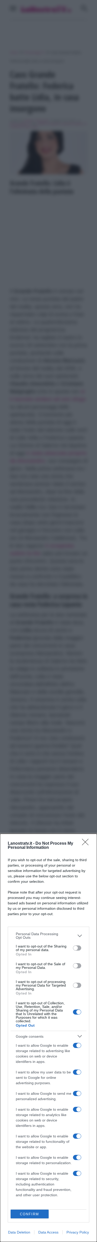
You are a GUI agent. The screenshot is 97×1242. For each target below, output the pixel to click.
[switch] (77, 948)
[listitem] (48, 935)
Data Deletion (19, 1232)
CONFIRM (29, 1214)
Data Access (48, 1232)
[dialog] (48, 1038)
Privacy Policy (77, 1232)
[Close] (87, 844)
